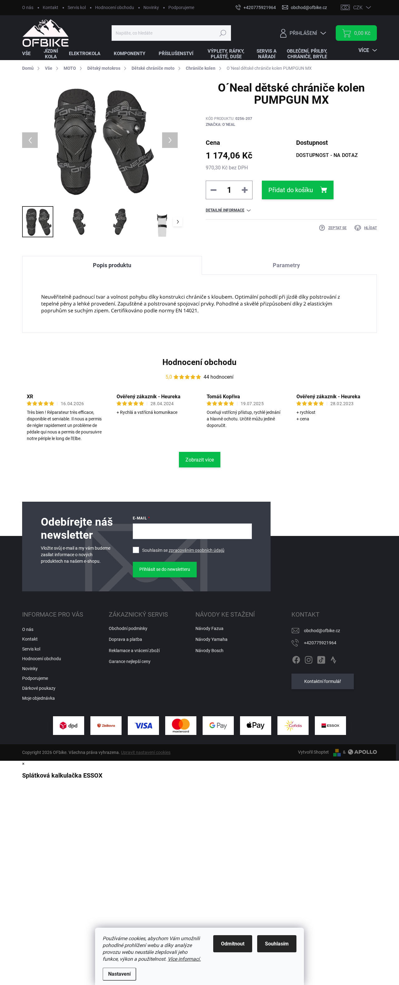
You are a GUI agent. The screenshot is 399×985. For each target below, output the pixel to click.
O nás (27, 7)
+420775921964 (320, 642)
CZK (358, 8)
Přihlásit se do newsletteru (164, 569)
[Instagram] (308, 658)
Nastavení (119, 974)
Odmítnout (232, 944)
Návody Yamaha (211, 639)
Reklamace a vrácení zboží (134, 650)
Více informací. (184, 959)
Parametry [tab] (286, 265)
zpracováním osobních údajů (196, 550)
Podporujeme (181, 7)
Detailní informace (225, 210)
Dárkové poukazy (38, 688)
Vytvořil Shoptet (313, 752)
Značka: (220, 124)
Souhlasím (277, 944)
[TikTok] (321, 658)
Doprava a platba (125, 639)
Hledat (222, 33)
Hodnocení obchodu (114, 7)
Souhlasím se (183, 550)
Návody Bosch (209, 650)
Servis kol (77, 7)
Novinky (151, 7)
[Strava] (333, 658)
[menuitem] (30, 54)
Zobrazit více (199, 460)
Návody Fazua (209, 628)
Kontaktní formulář (322, 681)
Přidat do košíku (290, 190)
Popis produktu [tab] (112, 265)
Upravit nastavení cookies (146, 752)
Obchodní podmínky (128, 628)
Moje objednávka (38, 698)
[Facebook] (296, 658)
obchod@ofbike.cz (322, 630)
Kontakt (50, 7)
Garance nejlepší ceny (130, 661)
